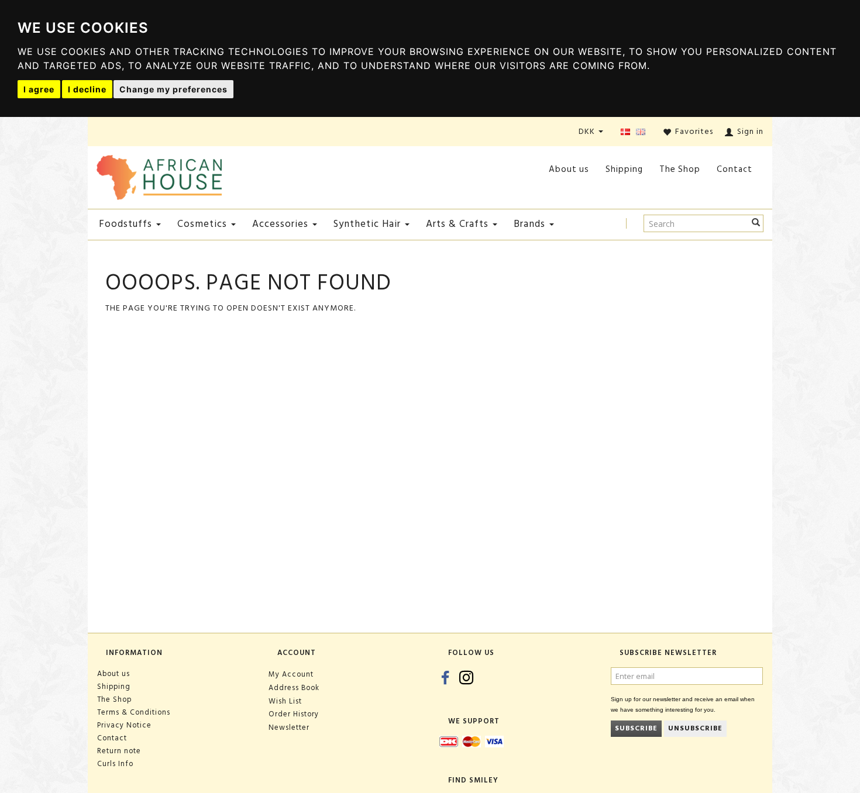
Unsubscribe (695, 728)
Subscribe (636, 728)
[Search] (756, 223)
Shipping (624, 169)
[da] (625, 132)
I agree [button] (38, 89)
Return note (119, 751)
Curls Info (115, 764)
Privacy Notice (124, 725)
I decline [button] (87, 89)
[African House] (159, 175)
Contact (734, 169)
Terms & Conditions (133, 712)
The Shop (679, 169)
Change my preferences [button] (173, 89)
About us (569, 169)
